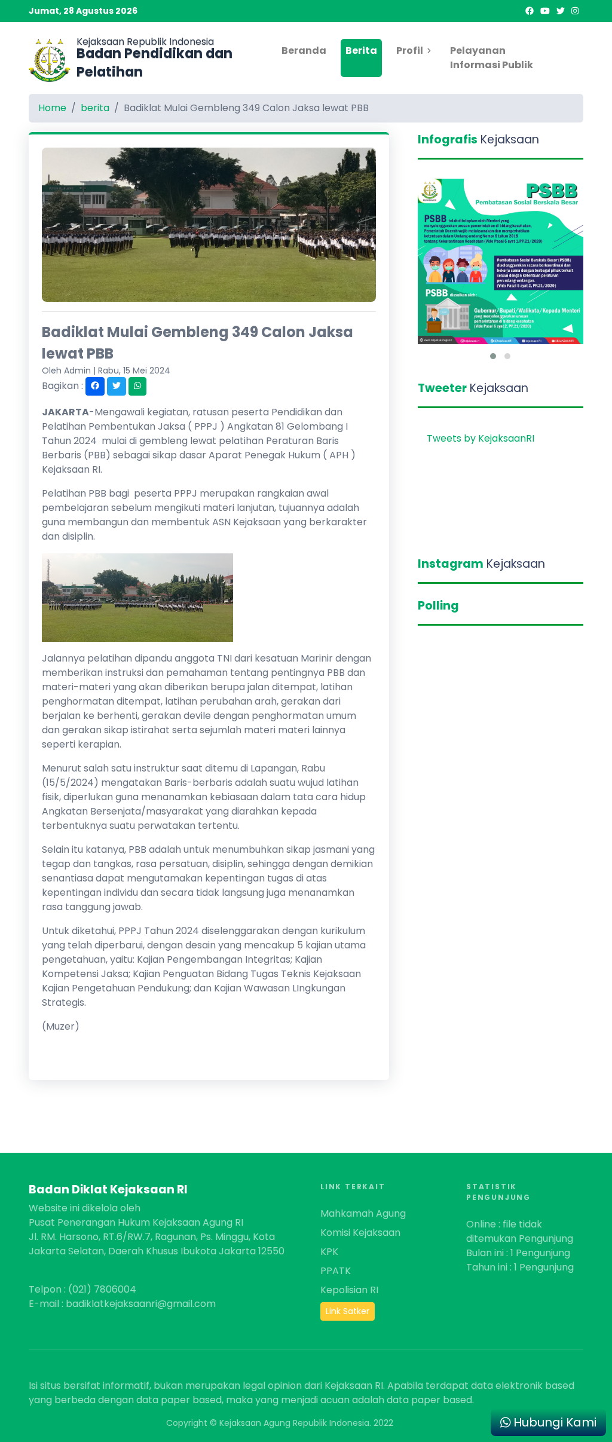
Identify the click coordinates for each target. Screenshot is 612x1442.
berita (95, 108)
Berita (361, 50)
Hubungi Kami (553, 1422)
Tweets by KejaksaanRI (480, 438)
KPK (329, 1252)
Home (52, 108)
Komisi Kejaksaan (360, 1232)
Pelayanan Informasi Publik (491, 58)
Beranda (303, 50)
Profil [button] (409, 50)
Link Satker (347, 1311)
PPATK (335, 1271)
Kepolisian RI (349, 1290)
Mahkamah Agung (363, 1213)
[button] (493, 356)
